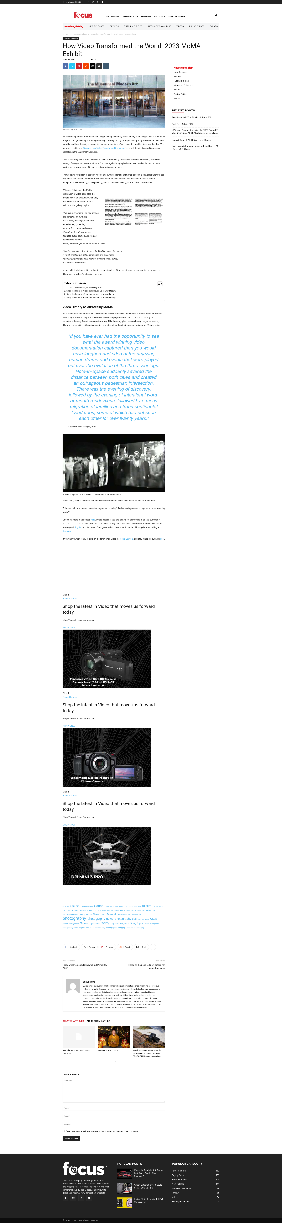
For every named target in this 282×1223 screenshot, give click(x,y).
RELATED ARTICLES (73, 1021)
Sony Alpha (136, 923)
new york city (86, 914)
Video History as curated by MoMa (89, 288)
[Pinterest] (79, 66)
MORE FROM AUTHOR (98, 1021)
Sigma (84, 923)
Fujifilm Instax (158, 906)
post (162, 539)
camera (75, 906)
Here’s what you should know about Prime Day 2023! (85, 966)
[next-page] (115, 1062)
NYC (103, 914)
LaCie (99, 910)
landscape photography (110, 910)
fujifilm (146, 906)
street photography (70, 928)
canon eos (108, 906)
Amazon (67, 531)
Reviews (114, 26)
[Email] (92, 66)
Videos (180, 26)
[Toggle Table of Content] (158, 283)
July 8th (78, 527)
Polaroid (153, 919)
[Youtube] (102, 2)
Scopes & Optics (130, 16)
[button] (215, 15)
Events (214, 26)
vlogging (121, 928)
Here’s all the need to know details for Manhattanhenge (147, 966)
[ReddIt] (86, 66)
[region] (114, 723)
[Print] (99, 66)
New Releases (96, 26)
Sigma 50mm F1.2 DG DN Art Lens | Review (191, 140)
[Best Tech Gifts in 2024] (114, 1037)
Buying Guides (196, 26)
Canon (98, 906)
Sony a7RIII (115, 924)
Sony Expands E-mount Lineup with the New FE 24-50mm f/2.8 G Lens (195, 147)
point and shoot (143, 919)
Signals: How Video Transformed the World (103, 148)
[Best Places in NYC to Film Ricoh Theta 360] (79, 1037)
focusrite (137, 906)
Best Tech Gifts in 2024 (108, 1050)
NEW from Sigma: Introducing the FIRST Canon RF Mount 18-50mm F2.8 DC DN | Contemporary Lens (147, 1053)
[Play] (114, 462)
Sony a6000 (124, 924)
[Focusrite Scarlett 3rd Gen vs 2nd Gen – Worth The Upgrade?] (124, 1174)
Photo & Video (113, 16)
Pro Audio (146, 16)
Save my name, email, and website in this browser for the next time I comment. (102, 1131)
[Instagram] (93, 2)
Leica (122, 910)
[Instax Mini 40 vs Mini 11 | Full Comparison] (124, 1202)
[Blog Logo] (73, 26)
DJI (125, 906)
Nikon (96, 914)
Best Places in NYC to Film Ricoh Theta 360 (191, 117)
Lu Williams (70, 60)
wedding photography (135, 928)
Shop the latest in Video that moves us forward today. (91, 291)
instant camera (79, 910)
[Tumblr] (106, 66)
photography (74, 918)
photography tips (126, 918)
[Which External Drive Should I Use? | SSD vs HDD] (124, 1188)
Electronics (159, 16)
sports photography (152, 924)
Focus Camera (126, 539)
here (93, 519)
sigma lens (95, 923)
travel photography (97, 928)
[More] (153, 947)
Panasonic (112, 914)
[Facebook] (88, 2)
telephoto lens (84, 928)
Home (65, 34)
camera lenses (87, 906)
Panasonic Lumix (124, 914)
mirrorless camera (146, 910)
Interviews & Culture (159, 26)
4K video (66, 906)
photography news (101, 918)
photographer (136, 914)
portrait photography (71, 924)
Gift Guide (66, 910)
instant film (91, 910)
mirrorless (131, 910)
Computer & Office (176, 16)
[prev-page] (111, 1062)
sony (105, 923)
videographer (111, 928)
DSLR (130, 906)
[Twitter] (97, 2)
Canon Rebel (118, 906)
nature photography (70, 914)
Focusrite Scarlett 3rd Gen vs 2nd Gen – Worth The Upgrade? (148, 1173)
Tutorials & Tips (133, 26)
